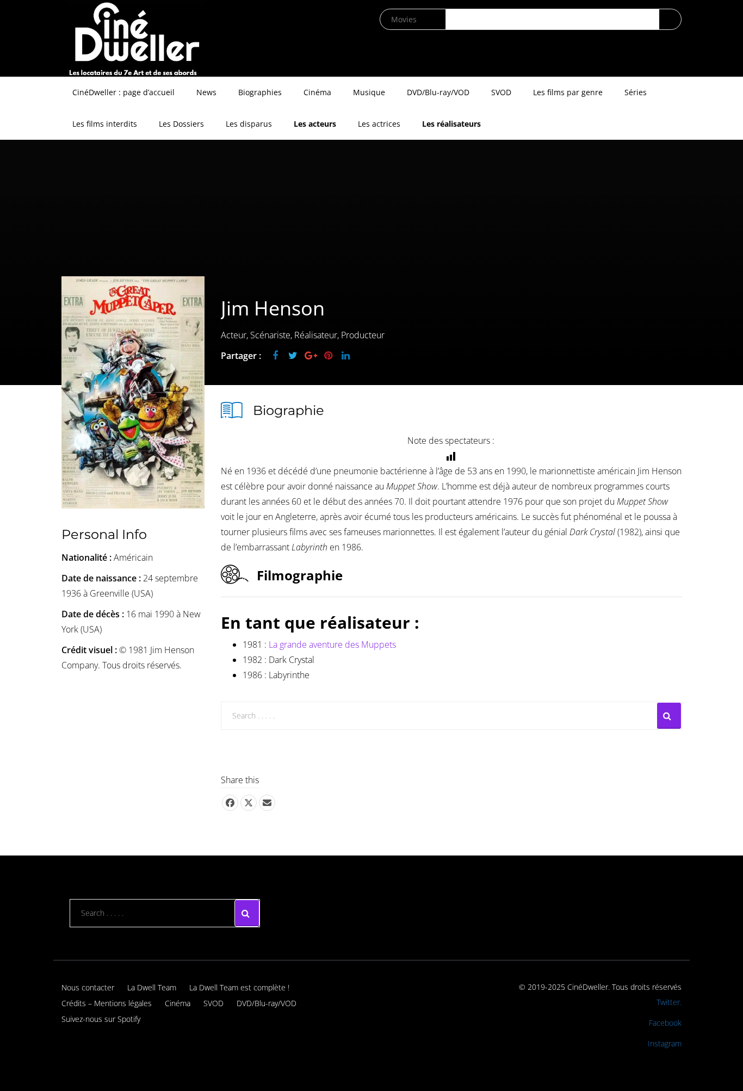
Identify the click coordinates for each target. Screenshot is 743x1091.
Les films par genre (568, 92)
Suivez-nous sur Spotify (100, 1019)
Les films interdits (104, 124)
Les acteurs (315, 124)
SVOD (501, 92)
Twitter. (669, 1002)
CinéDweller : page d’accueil (123, 92)
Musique (369, 92)
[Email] (267, 803)
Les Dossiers (181, 124)
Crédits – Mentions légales (106, 1003)
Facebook (665, 1023)
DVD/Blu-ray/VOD (438, 92)
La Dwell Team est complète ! (239, 987)
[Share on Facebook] (230, 803)
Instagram (665, 1043)
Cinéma (317, 92)
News (206, 92)
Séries (635, 92)
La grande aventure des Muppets (332, 644)
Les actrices (379, 124)
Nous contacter (87, 987)
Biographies (260, 92)
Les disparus (249, 124)
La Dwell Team (151, 987)
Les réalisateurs (451, 124)
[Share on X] (248, 803)
